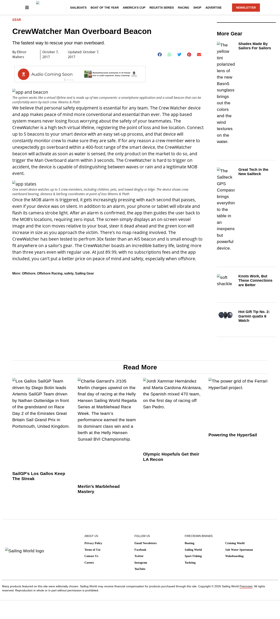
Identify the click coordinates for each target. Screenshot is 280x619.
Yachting (190, 562)
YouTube (139, 569)
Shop (197, 7)
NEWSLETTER (246, 7)
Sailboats (78, 7)
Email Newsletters (145, 543)
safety (68, 273)
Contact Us (91, 556)
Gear (16, 19)
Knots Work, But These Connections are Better (255, 280)
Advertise (213, 7)
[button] (159, 54)
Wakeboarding (234, 556)
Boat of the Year (105, 7)
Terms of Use (92, 549)
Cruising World (235, 543)
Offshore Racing (50, 273)
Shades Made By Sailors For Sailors (254, 46)
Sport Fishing (193, 556)
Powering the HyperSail (232, 434)
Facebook (140, 549)
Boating (189, 543)
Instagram (140, 562)
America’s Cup (134, 7)
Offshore (28, 273)
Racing (183, 7)
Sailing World (193, 549)
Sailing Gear (84, 273)
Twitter (138, 556)
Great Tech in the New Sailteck (253, 172)
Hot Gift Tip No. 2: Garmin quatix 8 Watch (254, 316)
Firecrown (246, 586)
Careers (89, 562)
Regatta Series (161, 7)
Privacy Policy (93, 543)
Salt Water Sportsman (239, 549)
